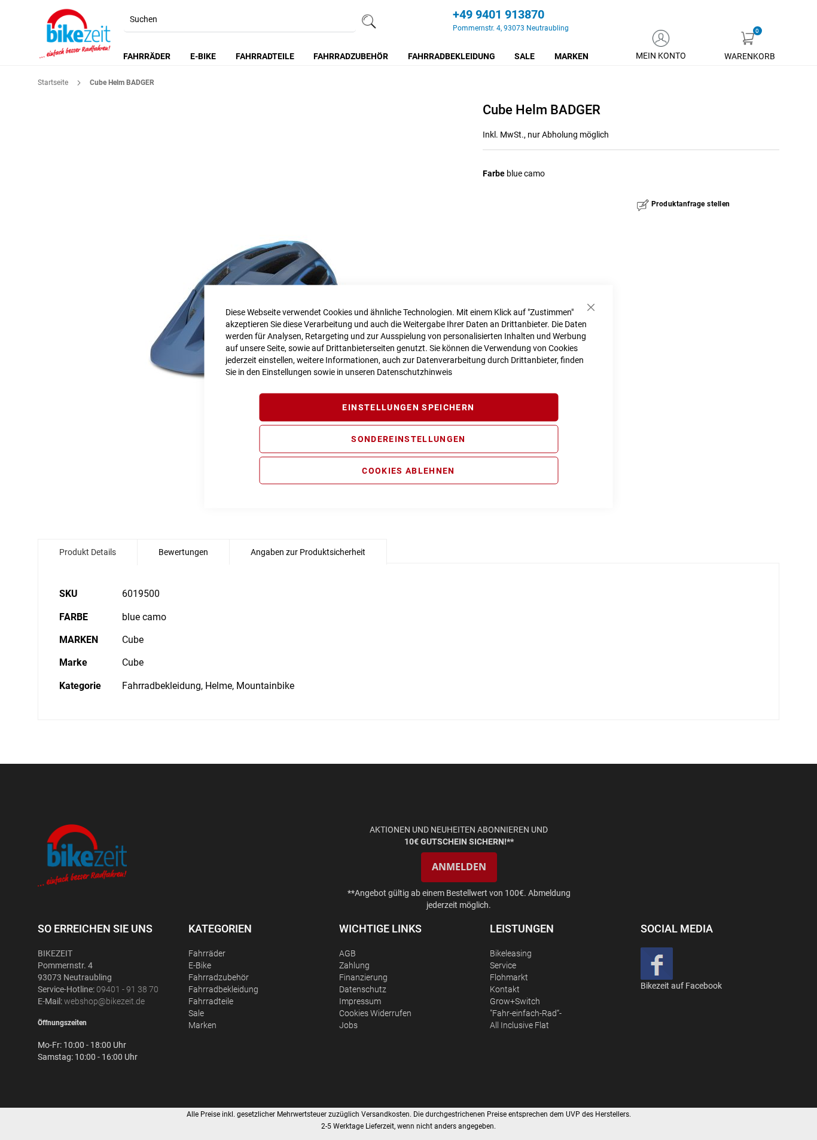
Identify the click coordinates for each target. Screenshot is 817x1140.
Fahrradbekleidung (223, 989)
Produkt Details (87, 552)
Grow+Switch (515, 1001)
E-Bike (199, 965)
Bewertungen (183, 552)
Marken (202, 1025)
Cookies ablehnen (408, 470)
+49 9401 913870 (498, 14)
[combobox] (240, 19)
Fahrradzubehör (218, 977)
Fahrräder (206, 953)
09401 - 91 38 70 (127, 989)
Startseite (53, 82)
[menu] (356, 56)
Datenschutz (362, 989)
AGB (347, 953)
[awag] (112, 855)
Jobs (348, 1025)
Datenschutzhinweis (414, 372)
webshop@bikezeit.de (104, 1001)
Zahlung (354, 965)
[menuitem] (147, 56)
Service (503, 965)
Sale (196, 1013)
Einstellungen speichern (408, 407)
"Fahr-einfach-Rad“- (526, 1013)
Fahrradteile (210, 1001)
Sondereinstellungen (408, 438)
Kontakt (505, 989)
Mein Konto (661, 55)
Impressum (360, 1001)
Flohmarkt (509, 977)
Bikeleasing (511, 953)
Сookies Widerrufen (375, 1013)
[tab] (88, 552)
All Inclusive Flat (519, 1025)
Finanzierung (363, 977)
